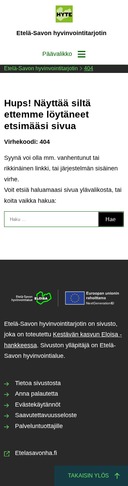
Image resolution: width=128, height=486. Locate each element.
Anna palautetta (36, 393)
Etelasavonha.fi (36, 453)
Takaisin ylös (88, 476)
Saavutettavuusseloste (46, 415)
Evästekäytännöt (37, 404)
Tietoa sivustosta (38, 383)
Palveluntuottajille (39, 426)
